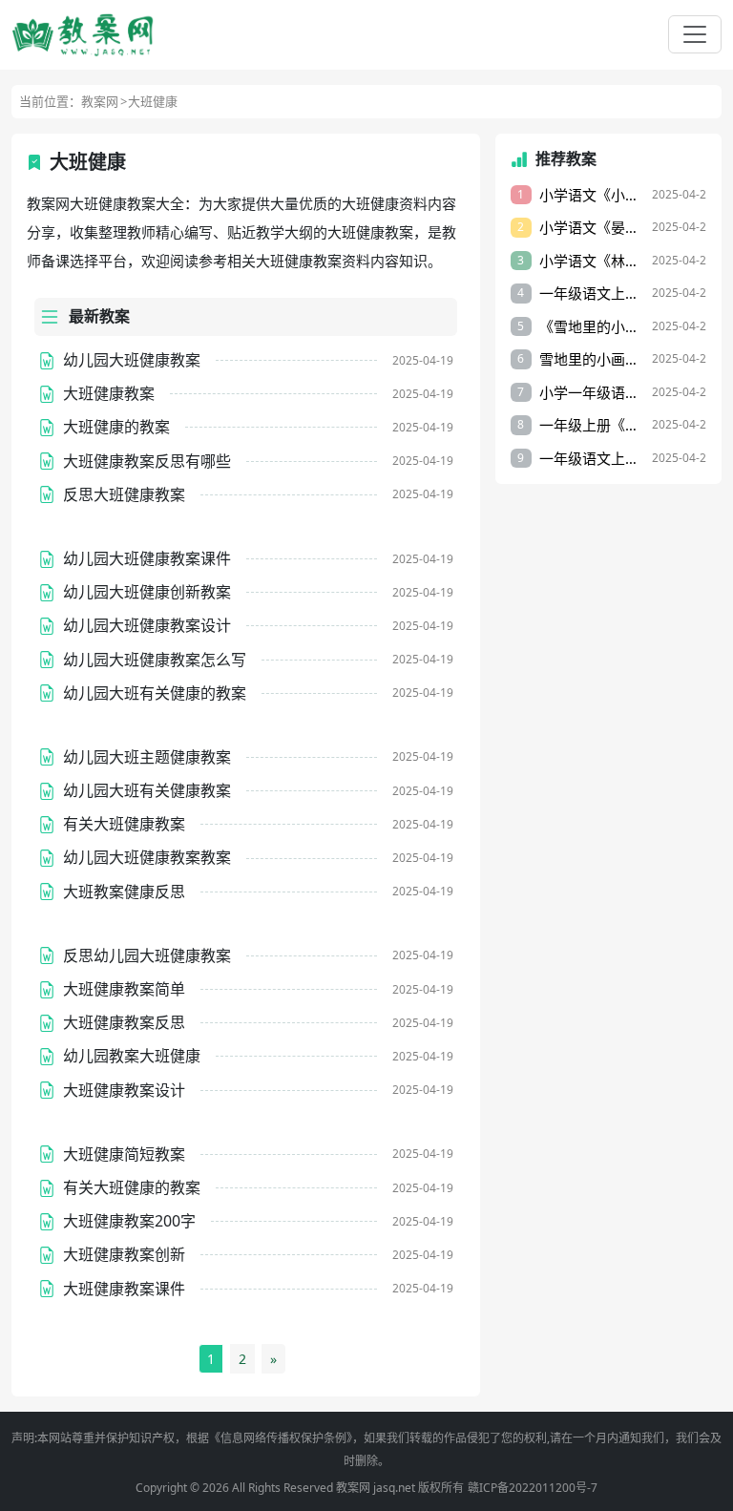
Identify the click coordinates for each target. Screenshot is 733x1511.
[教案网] (83, 35)
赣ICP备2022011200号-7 (532, 1488)
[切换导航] (695, 34)
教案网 (99, 101)
